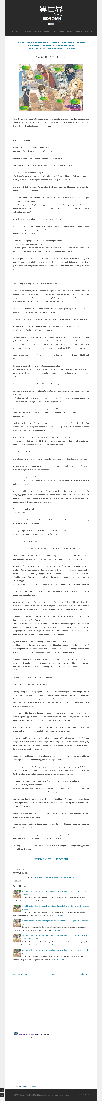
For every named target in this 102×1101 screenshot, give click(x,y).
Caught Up (37, 32)
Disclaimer (88, 32)
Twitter (48, 877)
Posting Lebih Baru (20, 974)
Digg (72, 877)
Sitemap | (77, 1094)
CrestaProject (21, 1095)
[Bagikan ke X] (18, 881)
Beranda (53, 974)
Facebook (39, 877)
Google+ (56, 877)
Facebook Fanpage (58, 32)
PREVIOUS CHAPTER (42, 859)
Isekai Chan (25, 1094)
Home (11, 32)
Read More (55, 901)
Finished (46, 32)
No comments (71, 48)
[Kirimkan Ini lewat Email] (15, 881)
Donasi (69, 32)
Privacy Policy (83, 1094)
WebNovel (60, 48)
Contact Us (78, 32)
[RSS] (88, 1094)
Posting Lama (84, 974)
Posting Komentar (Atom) (31, 1086)
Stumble (65, 877)
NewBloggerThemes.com (43, 1095)
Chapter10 (45, 48)
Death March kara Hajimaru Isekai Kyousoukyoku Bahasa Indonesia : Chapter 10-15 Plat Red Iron (51, 44)
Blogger (38, 1094)
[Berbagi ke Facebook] (20, 881)
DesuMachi (52, 48)
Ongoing (28, 32)
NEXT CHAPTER (61, 859)
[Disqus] (51, 1004)
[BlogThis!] (16, 881)
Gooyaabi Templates (64, 1095)
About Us (19, 32)
